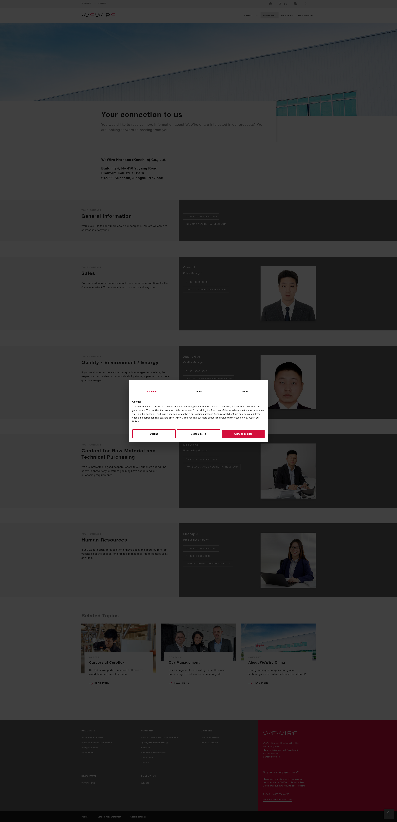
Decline (154, 433)
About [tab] (245, 391)
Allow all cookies (243, 433)
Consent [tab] (152, 391)
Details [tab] (198, 391)
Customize (197, 433)
